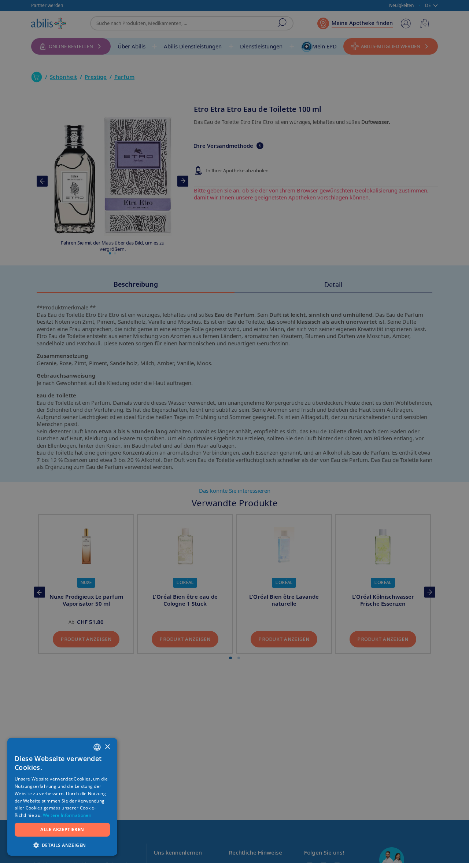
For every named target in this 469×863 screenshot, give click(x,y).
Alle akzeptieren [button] (62, 829)
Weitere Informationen (67, 815)
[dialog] (234, 431)
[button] (62, 844)
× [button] (107, 747)
